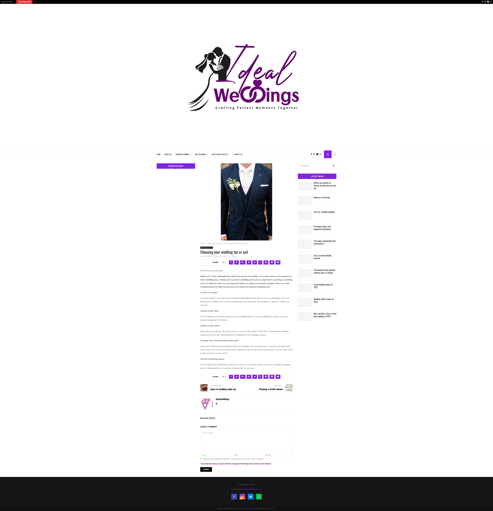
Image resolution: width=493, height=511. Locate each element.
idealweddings (207, 256)
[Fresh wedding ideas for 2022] (305, 288)
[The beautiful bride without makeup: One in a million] (305, 273)
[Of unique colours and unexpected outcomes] (305, 229)
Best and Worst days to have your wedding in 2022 (325, 315)
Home (159, 154)
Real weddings (200, 154)
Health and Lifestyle (220, 154)
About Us (168, 154)
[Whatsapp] (321, 154)
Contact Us (238, 154)
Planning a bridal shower (271, 389)
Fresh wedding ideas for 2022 (323, 286)
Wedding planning (182, 154)
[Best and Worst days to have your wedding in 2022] (305, 317)
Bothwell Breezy (249, 508)
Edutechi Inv (272, 508)
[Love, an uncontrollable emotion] (305, 258)
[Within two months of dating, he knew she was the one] (305, 186)
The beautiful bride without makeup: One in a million (324, 271)
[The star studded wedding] (305, 215)
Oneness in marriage (322, 197)
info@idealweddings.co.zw (251, 489)
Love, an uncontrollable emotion (322, 257)
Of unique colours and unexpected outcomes (322, 228)
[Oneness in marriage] (305, 200)
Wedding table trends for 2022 (324, 300)
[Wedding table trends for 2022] (305, 302)
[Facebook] (312, 154)
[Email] (318, 154)
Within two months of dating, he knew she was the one (325, 185)
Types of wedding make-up (223, 389)
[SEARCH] (333, 165)
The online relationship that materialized (325, 242)
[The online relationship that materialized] (305, 244)
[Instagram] (314, 154)
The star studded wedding (324, 211)
